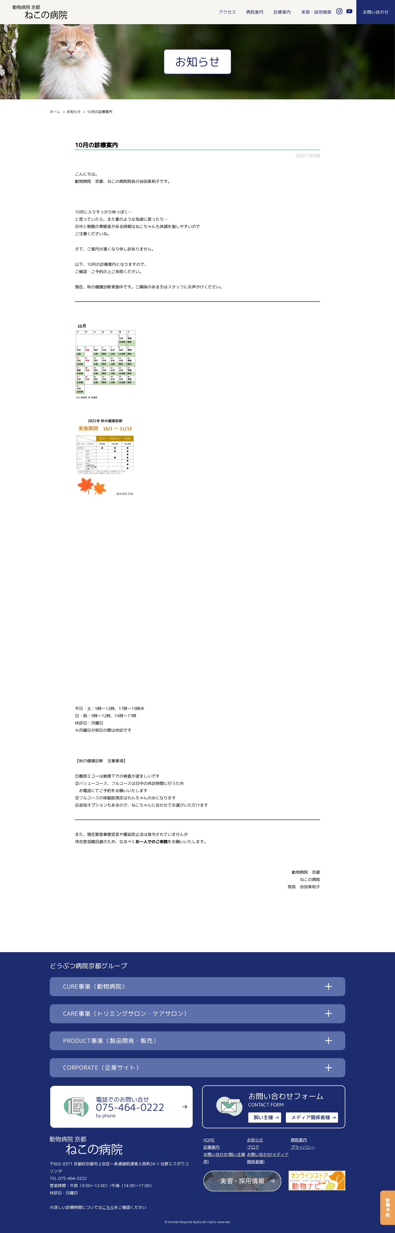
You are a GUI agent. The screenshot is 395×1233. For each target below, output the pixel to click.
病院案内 (254, 12)
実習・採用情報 (316, 12)
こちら (108, 1207)
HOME (209, 1140)
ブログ (253, 1147)
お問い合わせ (376, 12)
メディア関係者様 (310, 1117)
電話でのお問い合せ (130, 1107)
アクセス (227, 12)
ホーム (55, 111)
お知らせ (74, 111)
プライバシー (303, 1147)
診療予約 (388, 1208)
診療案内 (282, 12)
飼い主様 (263, 1117)
